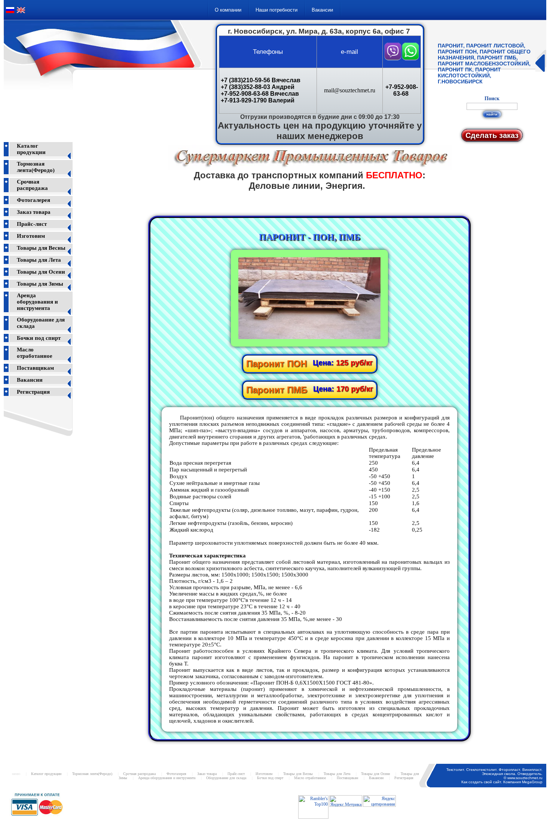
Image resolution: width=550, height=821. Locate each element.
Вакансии (322, 10)
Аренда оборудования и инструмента (37, 301)
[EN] (20, 13)
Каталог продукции (31, 149)
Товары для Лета (39, 260)
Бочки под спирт (39, 338)
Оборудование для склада (226, 778)
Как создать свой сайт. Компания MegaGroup (502, 782)
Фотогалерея (33, 200)
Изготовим (31, 236)
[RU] (10, 13)
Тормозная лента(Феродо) (36, 167)
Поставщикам (35, 368)
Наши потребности (276, 10)
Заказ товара (34, 212)
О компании (228, 10)
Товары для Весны (41, 248)
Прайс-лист (32, 224)
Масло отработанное (34, 353)
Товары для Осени (41, 272)
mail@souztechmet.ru (349, 90)
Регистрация (33, 392)
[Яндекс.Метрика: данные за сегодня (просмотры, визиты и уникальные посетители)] (345, 801)
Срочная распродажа (32, 185)
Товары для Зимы (40, 284)
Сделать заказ (492, 135)
